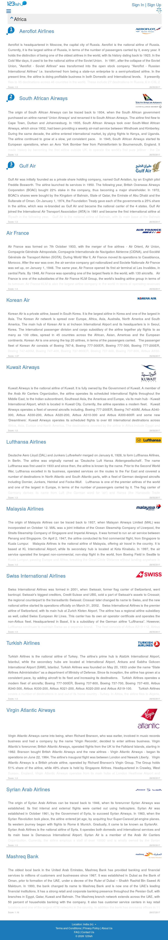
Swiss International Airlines (36, 575)
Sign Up (154, 4)
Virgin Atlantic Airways (30, 709)
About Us (107, 928)
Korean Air (18, 299)
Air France (17, 232)
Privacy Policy (91, 928)
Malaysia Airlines (25, 508)
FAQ (76, 932)
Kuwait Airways (23, 366)
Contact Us (87, 932)
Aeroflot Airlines (36, 30)
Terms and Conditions (68, 928)
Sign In (138, 4)
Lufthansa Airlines (26, 441)
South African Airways (43, 97)
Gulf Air (27, 165)
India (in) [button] (88, 924)
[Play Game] (159, 10)
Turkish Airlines (23, 642)
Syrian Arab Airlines (28, 789)
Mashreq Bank (22, 856)
